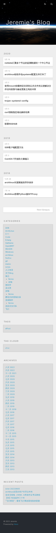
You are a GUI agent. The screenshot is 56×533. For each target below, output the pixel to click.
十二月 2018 (10, 409)
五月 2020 (10, 385)
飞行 (7, 309)
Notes (11, 279)
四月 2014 (9, 457)
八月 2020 (10, 376)
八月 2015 (9, 445)
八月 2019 (9, 400)
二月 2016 (9, 430)
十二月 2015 (10, 433)
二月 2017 (9, 424)
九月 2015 (9, 442)
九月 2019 (9, 397)
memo (8, 264)
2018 (7, 173)
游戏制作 (9, 300)
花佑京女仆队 (11, 306)
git (6, 261)
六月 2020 (10, 382)
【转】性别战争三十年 (15, 498)
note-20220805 (12, 489)
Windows (9, 252)
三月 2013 (9, 469)
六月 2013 (9, 460)
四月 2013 (9, 466)
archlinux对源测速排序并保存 (19, 182)
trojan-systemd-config (16, 100)
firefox (8, 258)
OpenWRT (9, 246)
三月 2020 (10, 391)
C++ (7, 234)
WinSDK (8, 249)
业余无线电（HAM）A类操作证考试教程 (22, 495)
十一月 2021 (10, 373)
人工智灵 (9, 270)
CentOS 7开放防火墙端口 (17, 159)
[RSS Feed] (45, 4)
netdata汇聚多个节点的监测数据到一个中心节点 (27, 63)
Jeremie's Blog (28, 22)
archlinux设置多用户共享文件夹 (19, 492)
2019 (7, 138)
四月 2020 (10, 388)
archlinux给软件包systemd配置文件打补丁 (25, 74)
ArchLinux (9, 231)
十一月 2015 (10, 436)
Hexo (16, 524)
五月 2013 (9, 463)
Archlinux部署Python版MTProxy (21, 194)
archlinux (9, 255)
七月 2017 (9, 418)
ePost (8, 328)
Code (7, 237)
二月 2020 (10, 394)
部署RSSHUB (11, 124)
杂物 (10, 282)
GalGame (9, 243)
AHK (7, 228)
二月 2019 (9, 406)
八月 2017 (9, 415)
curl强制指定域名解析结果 (17, 112)
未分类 (8, 288)
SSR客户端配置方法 (14, 147)
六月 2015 (9, 451)
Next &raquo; (43, 209)
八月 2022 (10, 367)
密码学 (8, 285)
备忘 (7, 276)
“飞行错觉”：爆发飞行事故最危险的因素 (22, 501)
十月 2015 (9, 439)
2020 (7, 53)
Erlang (8, 240)
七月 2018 (9, 412)
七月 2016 (9, 427)
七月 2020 (10, 379)
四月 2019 (9, 403)
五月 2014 (9, 454)
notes (7, 267)
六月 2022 (10, 370)
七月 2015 (9, 448)
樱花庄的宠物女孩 (13, 297)
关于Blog (9, 273)
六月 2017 (9, 421)
